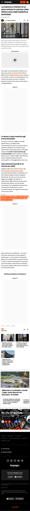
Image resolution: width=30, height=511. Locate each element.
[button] (27, 20)
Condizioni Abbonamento (15, 438)
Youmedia (3, 436)
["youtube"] (9, 421)
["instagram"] (6, 421)
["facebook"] (16, 421)
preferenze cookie (5, 440)
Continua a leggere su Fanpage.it (15, 274)
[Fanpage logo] (8, 2)
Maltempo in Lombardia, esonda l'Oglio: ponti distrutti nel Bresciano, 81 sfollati (14, 392)
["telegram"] (19, 421)
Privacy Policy (18, 436)
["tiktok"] (2, 421)
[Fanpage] (15, 465)
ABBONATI (23, 2)
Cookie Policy (4, 438)
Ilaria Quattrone (12, 20)
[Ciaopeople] (15, 507)
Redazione (24, 438)
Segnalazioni (10, 436)
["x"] (13, 421)
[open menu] (1, 2)
